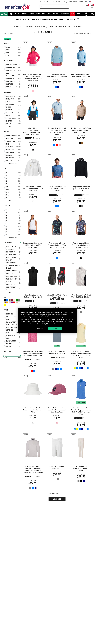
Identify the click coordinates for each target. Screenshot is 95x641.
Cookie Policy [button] (59, 321)
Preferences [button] (50, 323)
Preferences (40, 328)
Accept (55, 328)
